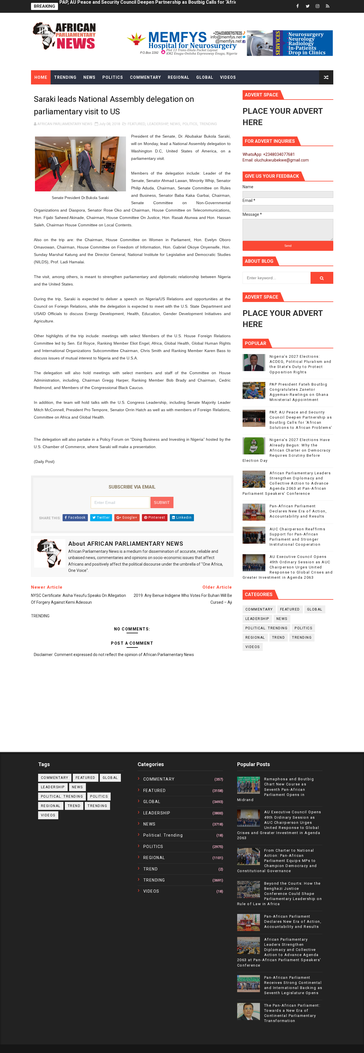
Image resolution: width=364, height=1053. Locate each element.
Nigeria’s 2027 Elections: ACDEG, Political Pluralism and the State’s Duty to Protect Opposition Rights (167, 6)
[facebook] (297, 6)
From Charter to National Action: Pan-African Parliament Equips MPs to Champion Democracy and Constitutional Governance (277, 860)
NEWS (175, 124)
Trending (65, 77)
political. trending (266, 628)
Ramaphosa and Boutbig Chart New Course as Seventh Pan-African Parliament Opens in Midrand (275, 789)
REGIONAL (255, 638)
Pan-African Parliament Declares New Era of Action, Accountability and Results (298, 511)
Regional (178, 77)
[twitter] (307, 6)
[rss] (327, 6)
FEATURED (136, 124)
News (89, 77)
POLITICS (190, 124)
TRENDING (208, 124)
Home (40, 77)
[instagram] (317, 6)
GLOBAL (314, 609)
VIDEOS (252, 647)
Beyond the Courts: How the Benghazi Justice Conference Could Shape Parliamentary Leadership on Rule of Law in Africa (279, 893)
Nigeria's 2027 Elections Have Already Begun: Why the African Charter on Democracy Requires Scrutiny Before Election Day (287, 450)
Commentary (145, 77)
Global (204, 77)
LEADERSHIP (157, 124)
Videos (228, 77)
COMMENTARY (259, 609)
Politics (112, 77)
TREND (278, 638)
